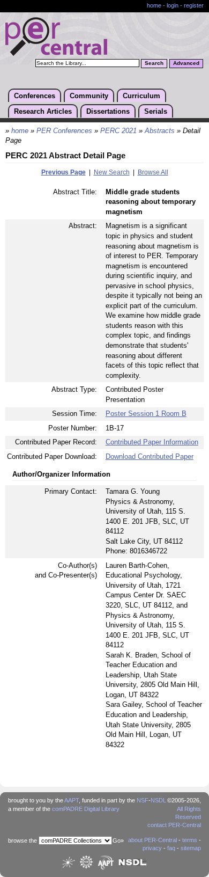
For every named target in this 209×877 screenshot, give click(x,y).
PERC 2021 (118, 131)
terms (189, 840)
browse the (22, 840)
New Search (112, 172)
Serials (155, 111)
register (194, 5)
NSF (142, 800)
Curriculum (141, 96)
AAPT (71, 800)
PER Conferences (64, 131)
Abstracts (160, 131)
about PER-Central (152, 840)
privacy (152, 848)
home (154, 5)
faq (171, 848)
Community (89, 96)
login (172, 5)
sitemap (191, 848)
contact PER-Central (174, 825)
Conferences (34, 96)
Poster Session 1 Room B (146, 414)
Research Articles (43, 111)
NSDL (158, 800)
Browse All (153, 172)
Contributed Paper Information (152, 442)
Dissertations (108, 111)
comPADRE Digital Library (86, 809)
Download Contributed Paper (149, 456)
